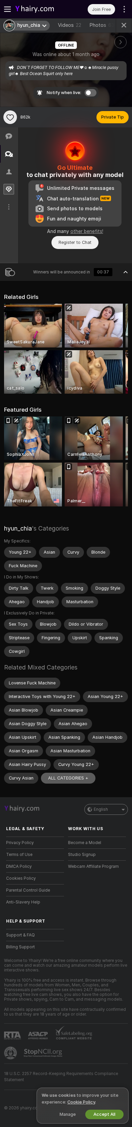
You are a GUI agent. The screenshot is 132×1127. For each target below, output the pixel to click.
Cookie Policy (81, 1102)
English (101, 809)
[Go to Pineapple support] (11, 1052)
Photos (101, 25)
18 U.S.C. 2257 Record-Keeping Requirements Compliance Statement (61, 1076)
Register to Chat (75, 242)
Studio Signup (82, 854)
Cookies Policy (21, 878)
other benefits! (86, 231)
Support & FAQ (20, 935)
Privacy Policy (20, 842)
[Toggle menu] (7, 9)
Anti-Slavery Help (23, 902)
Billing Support (20, 947)
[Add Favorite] (10, 117)
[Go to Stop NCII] (44, 1053)
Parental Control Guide (28, 890)
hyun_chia (18, 528)
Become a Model (84, 842)
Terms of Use (19, 854)
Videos (69, 25)
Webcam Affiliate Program (93, 866)
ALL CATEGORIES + (68, 778)
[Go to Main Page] (40, 9)
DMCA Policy (19, 866)
